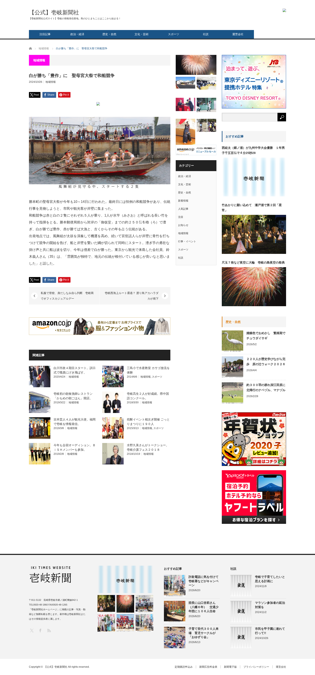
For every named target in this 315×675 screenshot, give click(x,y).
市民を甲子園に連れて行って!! (270, 630)
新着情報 (183, 200)
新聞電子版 (230, 666)
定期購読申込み (184, 666)
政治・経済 (77, 34)
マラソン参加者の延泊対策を (270, 605)
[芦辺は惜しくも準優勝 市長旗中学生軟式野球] (206, 105)
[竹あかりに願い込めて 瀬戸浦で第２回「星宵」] (106, 604)
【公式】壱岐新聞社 (54, 12)
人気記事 (183, 208)
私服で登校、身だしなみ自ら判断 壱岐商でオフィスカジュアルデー (67, 295)
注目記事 (45, 34)
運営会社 (237, 34)
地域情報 (50, 81)
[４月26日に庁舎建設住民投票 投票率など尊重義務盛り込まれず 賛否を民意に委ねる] (206, 83)
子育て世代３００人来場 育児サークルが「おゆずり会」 (204, 633)
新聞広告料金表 (208, 666)
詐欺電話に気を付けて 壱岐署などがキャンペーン (204, 581)
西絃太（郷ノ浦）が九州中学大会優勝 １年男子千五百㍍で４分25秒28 (253, 150)
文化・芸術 (141, 34)
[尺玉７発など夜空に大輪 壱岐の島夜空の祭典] (125, 604)
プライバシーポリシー (256, 666)
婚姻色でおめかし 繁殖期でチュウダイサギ (265, 335)
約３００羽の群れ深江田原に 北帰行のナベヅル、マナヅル (266, 387)
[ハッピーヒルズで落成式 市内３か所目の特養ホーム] (185, 83)
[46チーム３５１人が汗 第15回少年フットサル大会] (206, 125)
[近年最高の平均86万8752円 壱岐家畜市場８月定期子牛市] (144, 604)
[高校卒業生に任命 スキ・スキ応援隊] (185, 104)
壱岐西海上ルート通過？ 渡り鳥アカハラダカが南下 (132, 295)
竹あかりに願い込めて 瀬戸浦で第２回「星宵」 (252, 207)
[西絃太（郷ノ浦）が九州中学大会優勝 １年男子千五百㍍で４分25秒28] (125, 579)
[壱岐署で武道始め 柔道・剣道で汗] (185, 132)
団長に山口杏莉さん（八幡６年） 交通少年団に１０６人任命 (204, 607)
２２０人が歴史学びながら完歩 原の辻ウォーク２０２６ (265, 361)
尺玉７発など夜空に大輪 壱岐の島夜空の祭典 (253, 262)
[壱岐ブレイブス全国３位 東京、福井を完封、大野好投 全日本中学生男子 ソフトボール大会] (125, 623)
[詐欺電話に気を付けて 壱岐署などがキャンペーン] (144, 623)
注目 (180, 216)
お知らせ (183, 225)
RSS (48, 630)
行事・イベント (187, 241)
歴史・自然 (109, 34)
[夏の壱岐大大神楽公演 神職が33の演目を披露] (106, 623)
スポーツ (173, 34)
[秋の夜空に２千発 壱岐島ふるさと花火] (196, 65)
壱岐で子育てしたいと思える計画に (270, 579)
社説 (205, 34)
